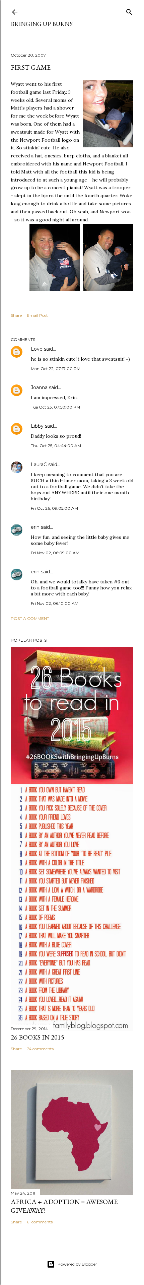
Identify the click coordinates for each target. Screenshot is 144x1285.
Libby (37, 426)
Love (37, 349)
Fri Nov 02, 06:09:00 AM (55, 552)
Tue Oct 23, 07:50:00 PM (55, 407)
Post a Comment (30, 618)
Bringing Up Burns (42, 24)
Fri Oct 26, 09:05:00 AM (54, 508)
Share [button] (16, 315)
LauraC (39, 464)
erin (35, 527)
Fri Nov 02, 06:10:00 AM (54, 603)
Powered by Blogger (77, 1264)
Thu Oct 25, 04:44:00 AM (56, 445)
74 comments (40, 1048)
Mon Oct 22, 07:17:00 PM (55, 368)
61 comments (40, 1221)
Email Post (37, 315)
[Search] (129, 10)
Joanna (39, 387)
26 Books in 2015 (37, 1037)
